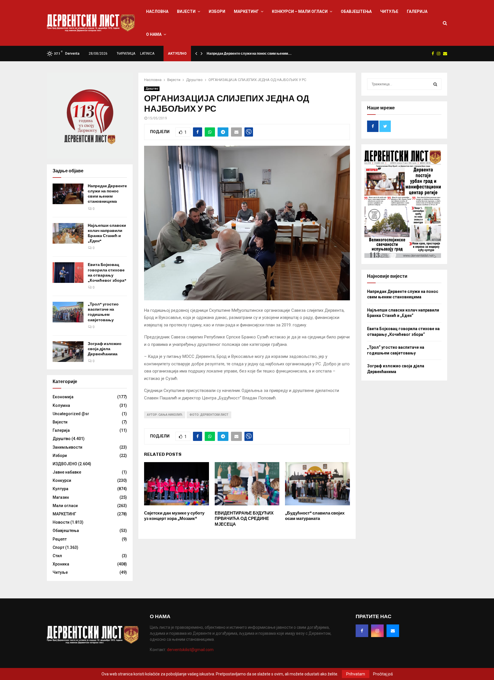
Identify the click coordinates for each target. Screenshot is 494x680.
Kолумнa (61, 405)
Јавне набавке (67, 472)
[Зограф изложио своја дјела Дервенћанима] (68, 351)
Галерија (417, 11)
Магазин (61, 497)
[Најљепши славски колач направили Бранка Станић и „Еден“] (68, 233)
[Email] (393, 630)
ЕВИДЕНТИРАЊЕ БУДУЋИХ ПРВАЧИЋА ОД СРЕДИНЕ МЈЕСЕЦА (244, 519)
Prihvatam (355, 674)
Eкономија (63, 397)
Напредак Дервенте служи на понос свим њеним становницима (107, 194)
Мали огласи (65, 505)
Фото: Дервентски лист (209, 414)
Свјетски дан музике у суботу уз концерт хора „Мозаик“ (174, 516)
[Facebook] (362, 630)
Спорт (58, 547)
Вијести (186, 11)
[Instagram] (377, 630)
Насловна (157, 11)
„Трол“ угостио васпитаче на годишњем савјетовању (103, 312)
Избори (217, 11)
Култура (60, 488)
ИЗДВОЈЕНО (65, 464)
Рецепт (60, 539)
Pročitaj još (383, 674)
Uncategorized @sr (71, 413)
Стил (57, 555)
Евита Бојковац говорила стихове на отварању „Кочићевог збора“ (107, 272)
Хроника (61, 564)
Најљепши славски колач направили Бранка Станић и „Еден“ (107, 233)
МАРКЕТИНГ (246, 11)
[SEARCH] (435, 84)
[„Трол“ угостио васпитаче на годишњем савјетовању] (68, 312)
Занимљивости (67, 447)
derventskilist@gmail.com (190, 649)
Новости (61, 522)
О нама (154, 34)
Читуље (389, 11)
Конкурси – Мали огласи (300, 11)
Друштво (152, 88)
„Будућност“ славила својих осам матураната (314, 516)
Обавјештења (356, 11)
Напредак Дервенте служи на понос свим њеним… (249, 54)
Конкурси (62, 480)
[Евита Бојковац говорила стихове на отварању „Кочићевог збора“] (68, 272)
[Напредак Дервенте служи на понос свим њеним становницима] (68, 194)
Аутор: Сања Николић (164, 414)
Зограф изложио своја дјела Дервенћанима (104, 348)
